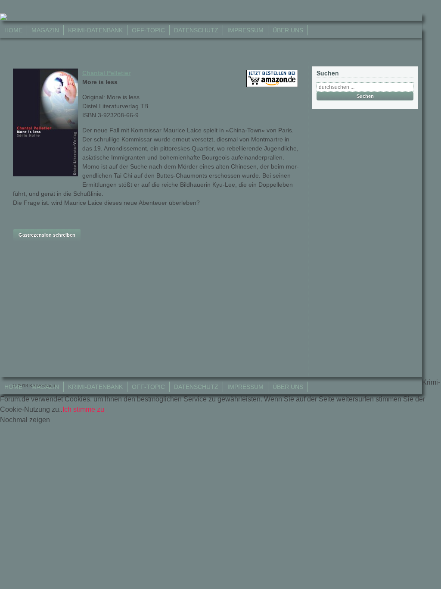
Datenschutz (196, 30)
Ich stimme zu (83, 409)
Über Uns (288, 30)
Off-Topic (148, 30)
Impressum (245, 30)
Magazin (45, 30)
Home (13, 30)
